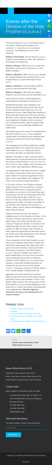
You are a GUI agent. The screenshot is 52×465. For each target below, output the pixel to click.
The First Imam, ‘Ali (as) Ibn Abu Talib (26, 314)
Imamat (14, 311)
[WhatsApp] (48, 25)
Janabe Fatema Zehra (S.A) (22, 309)
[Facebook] (48, 15)
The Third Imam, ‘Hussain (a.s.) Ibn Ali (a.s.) (28, 321)
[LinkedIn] (48, 30)
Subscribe (13, 435)
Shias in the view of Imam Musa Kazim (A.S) (23, 376)
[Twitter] (48, 20)
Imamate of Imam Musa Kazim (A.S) (20, 373)
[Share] (48, 35)
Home (14, 340)
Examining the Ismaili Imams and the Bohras (23, 380)
